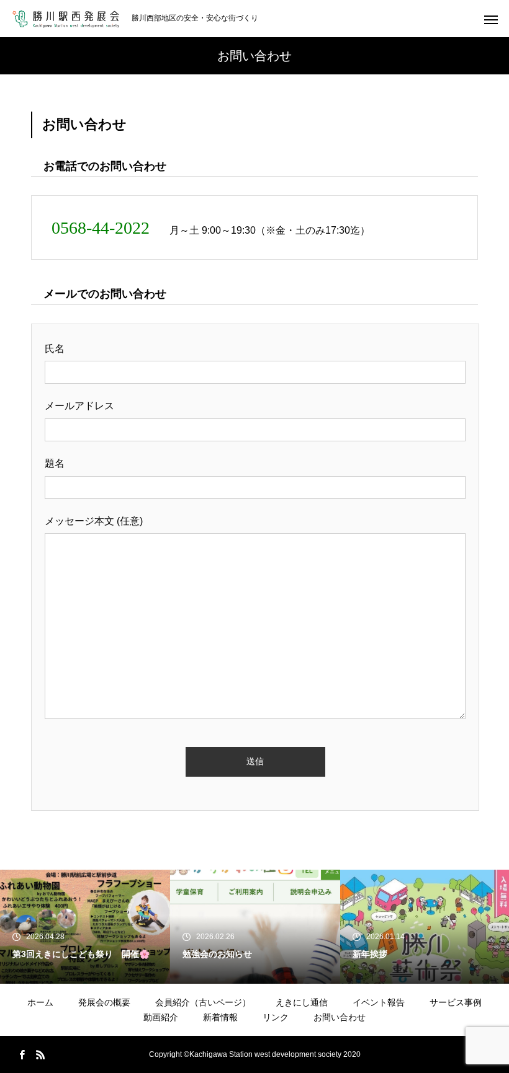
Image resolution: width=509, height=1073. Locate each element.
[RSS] (40, 1054)
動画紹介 (160, 1017)
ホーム (40, 1002)
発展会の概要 (104, 1002)
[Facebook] (22, 1054)
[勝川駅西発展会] (65, 19)
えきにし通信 (302, 1002)
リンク (276, 1017)
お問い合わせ (339, 1017)
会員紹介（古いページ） (203, 1002)
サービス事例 (456, 1002)
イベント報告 (379, 1002)
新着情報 (220, 1017)
